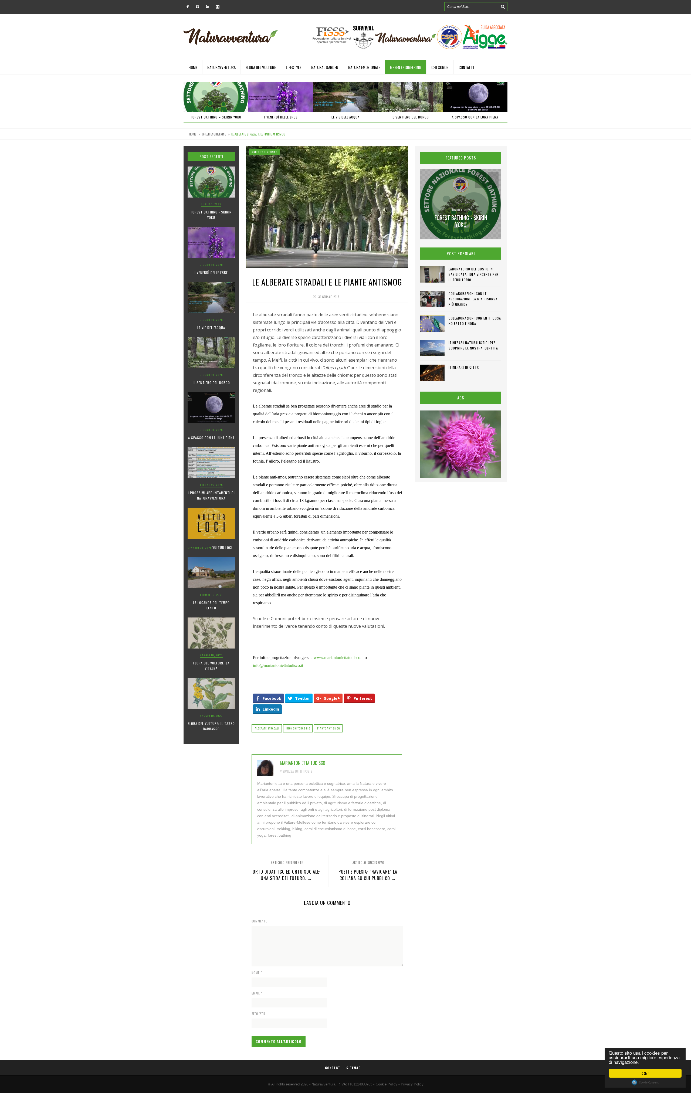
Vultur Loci (222, 547)
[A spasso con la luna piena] (410, 97)
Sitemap (353, 1067)
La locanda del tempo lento (211, 605)
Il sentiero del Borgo (345, 117)
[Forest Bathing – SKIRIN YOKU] (475, 97)
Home (192, 67)
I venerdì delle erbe (216, 117)
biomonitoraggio (298, 728)
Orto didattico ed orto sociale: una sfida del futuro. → (286, 874)
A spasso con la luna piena (410, 117)
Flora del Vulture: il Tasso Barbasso (211, 726)
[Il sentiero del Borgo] (345, 97)
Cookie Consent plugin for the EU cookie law (645, 1082)
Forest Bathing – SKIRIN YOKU (475, 117)
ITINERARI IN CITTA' (464, 367)
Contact (332, 1067)
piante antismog (328, 728)
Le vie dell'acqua (211, 327)
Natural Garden (324, 67)
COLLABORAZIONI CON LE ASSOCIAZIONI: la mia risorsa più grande (473, 299)
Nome (257, 972)
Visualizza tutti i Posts (296, 771)
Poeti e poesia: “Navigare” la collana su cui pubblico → (367, 874)
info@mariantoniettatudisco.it (278, 665)
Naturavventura (323, 1084)
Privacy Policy (412, 1084)
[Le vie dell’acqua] (280, 97)
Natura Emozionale (364, 67)
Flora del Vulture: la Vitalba (211, 666)
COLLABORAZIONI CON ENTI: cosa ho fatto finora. (475, 321)
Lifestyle (293, 67)
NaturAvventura (221, 67)
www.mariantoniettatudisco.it (339, 657)
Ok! (645, 1073)
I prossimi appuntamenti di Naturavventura (211, 495)
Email (257, 993)
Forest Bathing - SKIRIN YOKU (211, 215)
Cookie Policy (386, 1084)
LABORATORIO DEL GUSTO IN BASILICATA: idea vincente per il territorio (474, 274)
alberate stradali (267, 728)
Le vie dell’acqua (281, 117)
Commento (260, 921)
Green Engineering (405, 67)
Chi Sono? (440, 67)
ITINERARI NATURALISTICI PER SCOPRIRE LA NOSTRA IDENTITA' (474, 345)
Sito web (258, 1013)
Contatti (466, 67)
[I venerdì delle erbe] (216, 97)
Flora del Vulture (261, 67)
